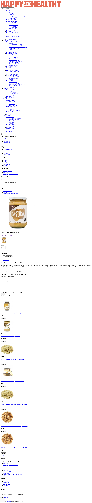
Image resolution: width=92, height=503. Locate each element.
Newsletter (5, 485)
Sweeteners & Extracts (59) (15, 45)
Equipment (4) (9, 96)
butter (4, 455)
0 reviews (3, 235)
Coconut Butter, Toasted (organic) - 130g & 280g (12, 381)
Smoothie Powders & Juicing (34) (14, 38)
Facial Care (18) (10, 124)
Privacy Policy (6, 473)
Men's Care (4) (9, 127)
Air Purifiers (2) (12, 101)
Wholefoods (6, 40)
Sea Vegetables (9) (13, 62)
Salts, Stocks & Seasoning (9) (16, 29)
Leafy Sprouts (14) (13, 91)
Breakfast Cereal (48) (11, 52)
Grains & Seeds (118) (14, 71)
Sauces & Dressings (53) (12, 74)
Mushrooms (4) (12, 26)
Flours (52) (11, 13)
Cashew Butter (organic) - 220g (10, 193)
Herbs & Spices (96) (13, 57)
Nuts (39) (8, 31)
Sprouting (5, 88)
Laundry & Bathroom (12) (15, 110)
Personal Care (6, 115)
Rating (2, 292)
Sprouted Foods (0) (10, 97)
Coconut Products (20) (14, 18)
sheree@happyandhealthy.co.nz (10, 174)
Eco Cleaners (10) (10, 30)
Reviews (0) (6, 260)
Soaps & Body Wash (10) (15, 119)
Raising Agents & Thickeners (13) (17, 16)
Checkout (5, 144)
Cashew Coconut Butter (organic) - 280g (10, 336)
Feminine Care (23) (10, 126)
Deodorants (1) (12, 123)
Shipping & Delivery (8, 171)
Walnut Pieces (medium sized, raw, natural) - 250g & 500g (15, 447)
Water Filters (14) (13, 105)
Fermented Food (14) (11, 66)
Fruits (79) (11, 56)
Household (5, 98)
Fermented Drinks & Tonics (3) (16, 85)
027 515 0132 (6, 172)
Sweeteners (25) (13, 17)
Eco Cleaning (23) (10, 106)
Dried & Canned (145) (11, 21)
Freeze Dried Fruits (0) (14, 63)
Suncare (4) (11, 120)
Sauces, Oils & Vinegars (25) (13, 36)
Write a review (8, 235)
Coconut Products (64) (14, 48)
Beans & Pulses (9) (13, 93)
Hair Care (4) (12, 122)
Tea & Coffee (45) (13, 82)
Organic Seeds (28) (10, 89)
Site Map (5, 475)
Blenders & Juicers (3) (14, 102)
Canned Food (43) (13, 65)
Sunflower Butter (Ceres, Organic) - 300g (11, 313)
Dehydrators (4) (12, 104)
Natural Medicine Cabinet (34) (13, 130)
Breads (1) (11, 49)
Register (5, 138)
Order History (6, 482)
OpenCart (9, 501)
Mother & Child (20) (11, 128)
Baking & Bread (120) (11, 12)
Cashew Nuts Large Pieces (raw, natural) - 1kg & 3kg (14, 404)
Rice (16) (11, 35)
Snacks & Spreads (7, 191)
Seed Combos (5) (13, 92)
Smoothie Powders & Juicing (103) (17, 84)
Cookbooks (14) (10, 113)
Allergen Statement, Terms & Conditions (12, 474)
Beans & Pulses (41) (13, 22)
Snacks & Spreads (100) (11, 75)
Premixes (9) (12, 51)
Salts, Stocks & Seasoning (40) (16, 61)
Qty (1, 256)
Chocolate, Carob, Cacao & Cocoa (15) (18, 47)
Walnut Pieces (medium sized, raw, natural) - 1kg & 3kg (14, 426)
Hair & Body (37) (10, 117)
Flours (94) (11, 43)
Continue (3, 293)
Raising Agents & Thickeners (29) (17, 44)
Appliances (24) (10, 100)
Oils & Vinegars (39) (11, 69)
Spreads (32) (12, 79)
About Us (5, 470)
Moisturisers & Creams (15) (15, 118)
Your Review (4, 291)
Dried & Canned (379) (11, 53)
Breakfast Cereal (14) (11, 19)
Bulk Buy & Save (7, 10)
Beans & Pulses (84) (13, 54)
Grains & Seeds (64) (13, 34)
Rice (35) (11, 73)
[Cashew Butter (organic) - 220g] (18, 229)
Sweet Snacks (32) (13, 78)
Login (4, 140)
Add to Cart (8, 256)
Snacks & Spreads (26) (11, 39)
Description (6, 258)
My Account (6, 481)
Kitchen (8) (11, 109)
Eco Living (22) (10, 111)
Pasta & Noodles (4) (13, 27)
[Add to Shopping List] (12, 256)
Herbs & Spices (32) (13, 25)
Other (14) (11, 14)
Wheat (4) (11, 95)
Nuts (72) (8, 67)
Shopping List (6, 141)
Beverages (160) (10, 80)
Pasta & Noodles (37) (14, 60)
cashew (8, 455)
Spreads (5, 192)
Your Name (3, 284)
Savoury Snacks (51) (14, 76)
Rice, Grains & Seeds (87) (12, 32)
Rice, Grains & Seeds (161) (12, 70)
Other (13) (8, 114)
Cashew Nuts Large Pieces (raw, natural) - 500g (12, 359)
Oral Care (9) (9, 131)
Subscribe (20, 494)
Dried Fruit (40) (12, 23)
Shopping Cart (6, 142)
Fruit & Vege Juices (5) (14, 83)
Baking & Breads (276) (11, 41)
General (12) (12, 108)
